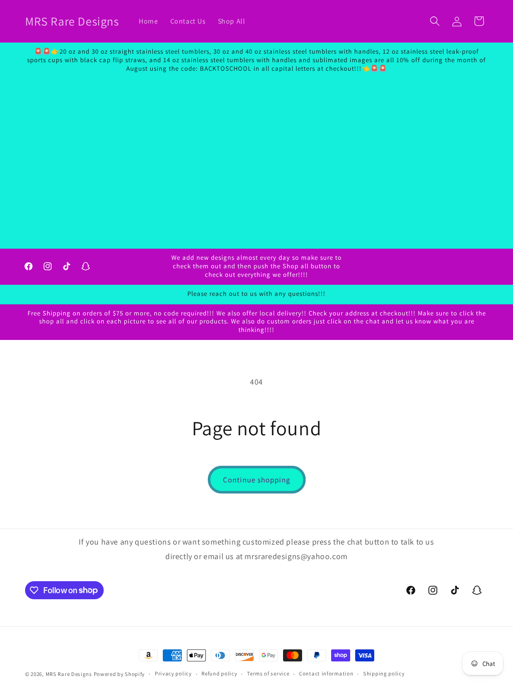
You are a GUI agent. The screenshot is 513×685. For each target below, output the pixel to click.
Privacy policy (173, 673)
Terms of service (268, 673)
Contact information (326, 673)
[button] (435, 21)
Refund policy (219, 673)
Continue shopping (257, 479)
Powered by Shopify (119, 673)
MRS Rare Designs (69, 673)
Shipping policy (384, 673)
